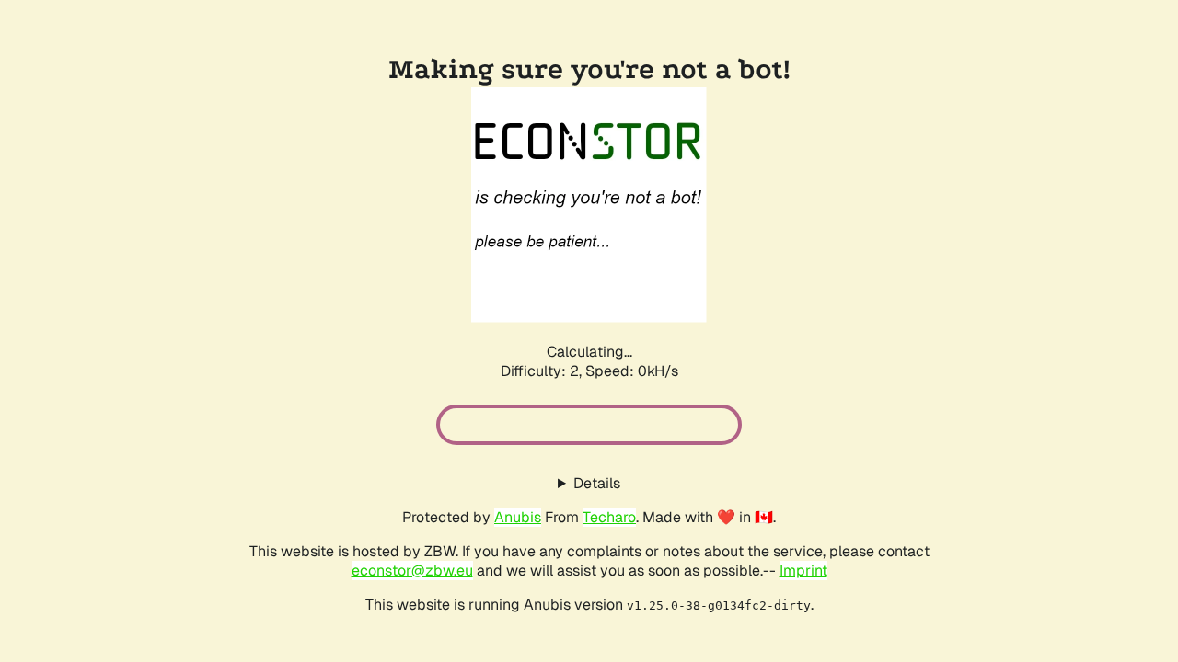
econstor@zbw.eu (412, 570)
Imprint (803, 570)
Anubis (517, 517)
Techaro (609, 517)
